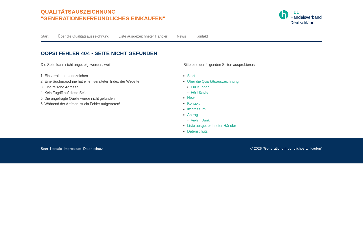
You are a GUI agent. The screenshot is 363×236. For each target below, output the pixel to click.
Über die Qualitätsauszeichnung (83, 36)
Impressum (196, 109)
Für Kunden (200, 87)
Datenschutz (197, 131)
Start (44, 36)
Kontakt (202, 36)
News (181, 36)
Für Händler (200, 92)
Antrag (192, 115)
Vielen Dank (200, 120)
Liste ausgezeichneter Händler (143, 36)
